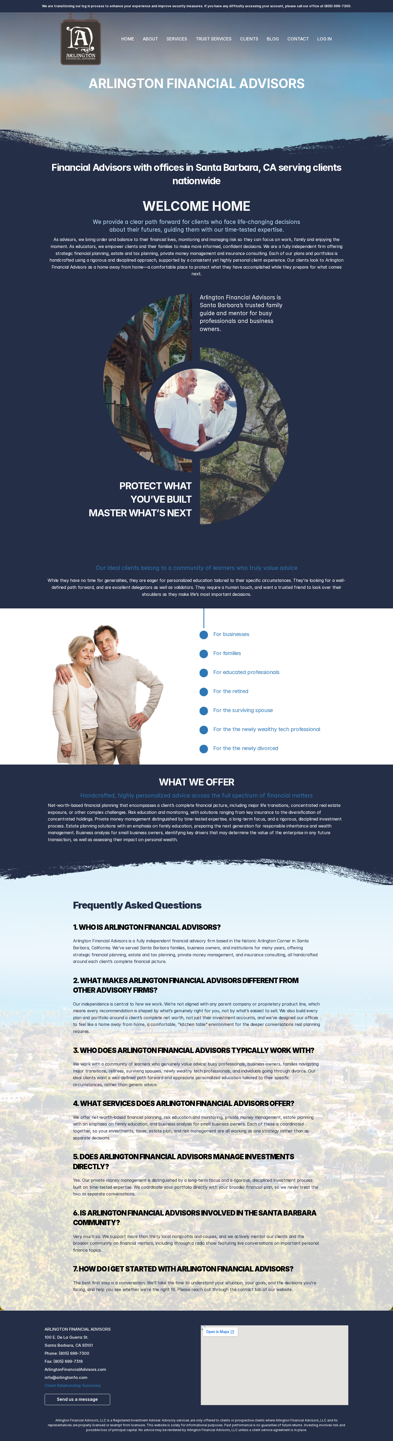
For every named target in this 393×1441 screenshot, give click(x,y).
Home (127, 39)
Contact (298, 39)
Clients (249, 39)
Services (177, 39)
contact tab (249, 1289)
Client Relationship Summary (73, 1385)
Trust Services (214, 39)
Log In (324, 39)
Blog (273, 39)
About (150, 39)
